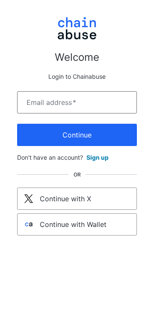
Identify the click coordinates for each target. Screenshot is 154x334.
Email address (51, 102)
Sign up (97, 157)
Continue (77, 135)
